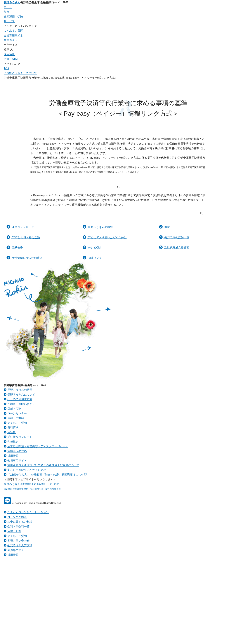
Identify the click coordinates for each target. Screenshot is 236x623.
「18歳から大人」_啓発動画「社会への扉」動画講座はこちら (45, 474)
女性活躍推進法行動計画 (26, 257)
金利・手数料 (15, 418)
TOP (6, 68)
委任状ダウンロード (19, 436)
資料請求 (12, 427)
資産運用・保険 (13, 16)
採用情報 (9, 54)
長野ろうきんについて (21, 394)
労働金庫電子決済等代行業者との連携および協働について (43, 465)
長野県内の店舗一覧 (176, 237)
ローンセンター (17, 413)
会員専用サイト (13, 35)
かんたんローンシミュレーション (28, 512)
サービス (9, 21)
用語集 (11, 432)
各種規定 (12, 441)
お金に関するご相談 (19, 521)
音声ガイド (11, 40)
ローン (8, 7)
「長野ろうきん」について (20, 73)
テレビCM (94, 247)
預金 (6, 11)
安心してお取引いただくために (107, 237)
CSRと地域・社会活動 (25, 237)
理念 (167, 227)
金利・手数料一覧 (18, 526)
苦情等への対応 (17, 451)
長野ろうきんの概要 (100, 227)
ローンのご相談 (17, 517)
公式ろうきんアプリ (19, 545)
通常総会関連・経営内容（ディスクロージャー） (37, 446)
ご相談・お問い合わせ (21, 404)
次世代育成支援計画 (176, 247)
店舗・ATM (11, 58)
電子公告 (17, 247)
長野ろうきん (12, 2)
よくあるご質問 (13, 30)
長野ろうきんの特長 (19, 389)
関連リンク (94, 257)
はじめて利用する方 (19, 399)
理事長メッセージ (22, 227)
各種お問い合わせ (18, 540)
